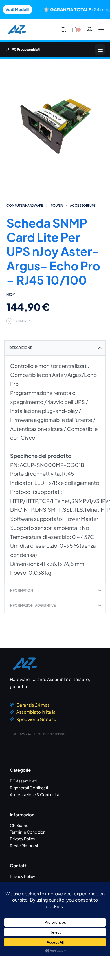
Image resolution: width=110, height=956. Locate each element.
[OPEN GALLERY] (55, 122)
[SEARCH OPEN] (63, 30)
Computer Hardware (24, 205)
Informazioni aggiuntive (32, 605)
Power (57, 205)
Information (21, 590)
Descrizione (20, 348)
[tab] (55, 347)
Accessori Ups (83, 205)
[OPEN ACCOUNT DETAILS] (90, 30)
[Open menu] (101, 29)
